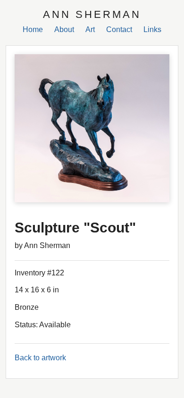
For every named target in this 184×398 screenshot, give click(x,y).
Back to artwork (40, 358)
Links (152, 29)
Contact (119, 29)
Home (33, 29)
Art (90, 29)
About (64, 29)
